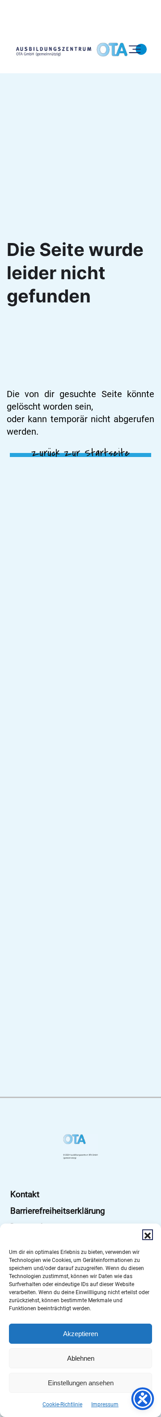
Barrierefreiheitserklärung (57, 1211)
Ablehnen (80, 1358)
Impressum (105, 1404)
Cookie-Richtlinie (62, 1404)
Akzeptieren (80, 1333)
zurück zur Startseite (80, 453)
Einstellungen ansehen (81, 1383)
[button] (147, 1234)
